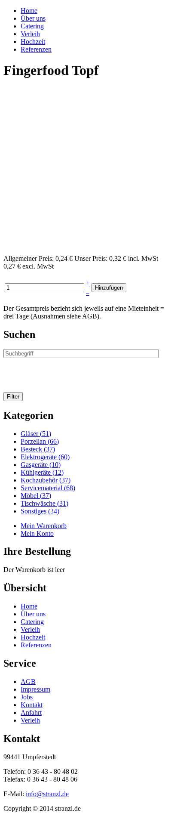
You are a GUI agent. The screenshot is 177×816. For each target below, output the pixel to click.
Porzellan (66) (40, 441)
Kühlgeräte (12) (42, 472)
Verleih (30, 33)
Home (29, 10)
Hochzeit (33, 41)
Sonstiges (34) (40, 511)
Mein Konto (37, 533)
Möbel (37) (36, 495)
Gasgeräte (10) (41, 464)
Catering (32, 26)
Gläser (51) (36, 433)
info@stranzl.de (47, 793)
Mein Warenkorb (44, 525)
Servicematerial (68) (48, 487)
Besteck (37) (38, 449)
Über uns (33, 18)
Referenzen (36, 49)
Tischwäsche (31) (44, 503)
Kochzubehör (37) (45, 480)
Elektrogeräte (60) (45, 457)
